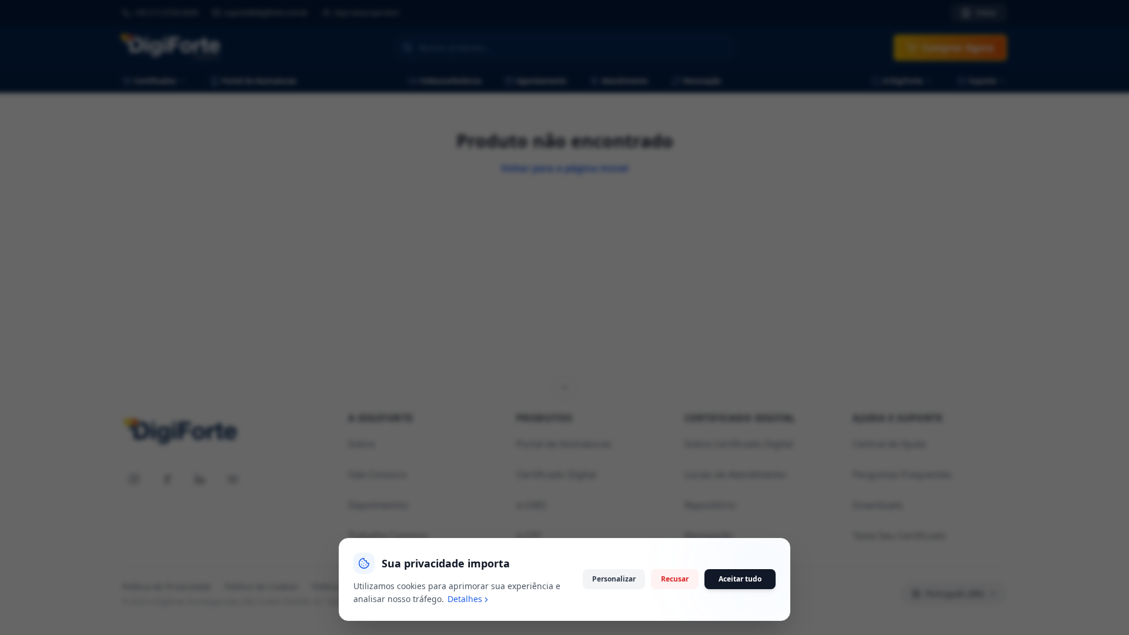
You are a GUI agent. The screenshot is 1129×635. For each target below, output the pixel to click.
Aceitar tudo (740, 579)
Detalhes (464, 598)
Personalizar (614, 579)
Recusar (675, 579)
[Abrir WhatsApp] (1099, 605)
